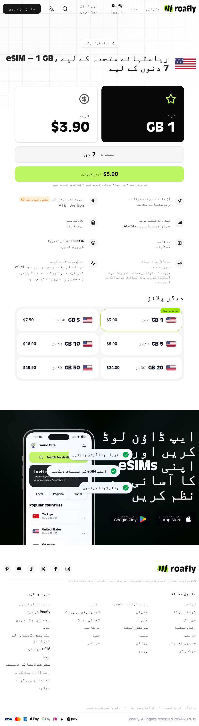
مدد (134, 8)
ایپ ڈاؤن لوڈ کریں (89, 8)
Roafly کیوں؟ (116, 8)
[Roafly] (180, 9)
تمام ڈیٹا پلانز (96, 43)
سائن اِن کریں (22, 8)
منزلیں (152, 8)
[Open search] (65, 9)
